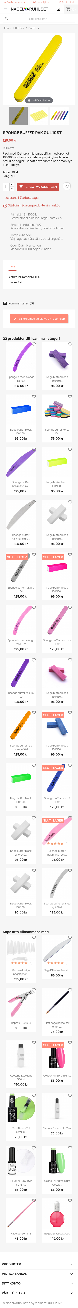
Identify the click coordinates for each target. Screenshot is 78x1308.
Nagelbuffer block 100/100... (21, 905)
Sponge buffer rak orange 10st (21, 747)
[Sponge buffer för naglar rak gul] (18, 116)
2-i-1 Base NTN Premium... (21, 1130)
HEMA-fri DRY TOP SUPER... (21, 1182)
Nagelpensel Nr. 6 (21, 1233)
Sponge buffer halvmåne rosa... (57, 852)
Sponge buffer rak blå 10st (57, 800)
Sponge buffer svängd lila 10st (21, 378)
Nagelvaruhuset (16, 1303)
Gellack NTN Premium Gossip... (57, 1182)
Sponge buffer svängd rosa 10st (21, 642)
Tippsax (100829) (21, 1023)
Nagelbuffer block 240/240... (21, 852)
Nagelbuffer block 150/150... (57, 378)
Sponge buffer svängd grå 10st (57, 905)
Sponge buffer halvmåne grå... (21, 536)
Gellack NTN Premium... (57, 1075)
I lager (13, 282)
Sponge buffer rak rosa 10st (57, 642)
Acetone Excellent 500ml (21, 1077)
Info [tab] (12, 267)
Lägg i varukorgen (38, 186)
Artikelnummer (20, 277)
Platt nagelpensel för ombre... (57, 1024)
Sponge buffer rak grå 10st (21, 589)
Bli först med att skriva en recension (41, 318)
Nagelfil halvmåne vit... (57, 970)
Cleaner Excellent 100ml (57, 1128)
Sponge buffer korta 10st (57, 431)
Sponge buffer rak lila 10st (21, 694)
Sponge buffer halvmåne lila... (21, 484)
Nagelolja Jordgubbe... (57, 1233)
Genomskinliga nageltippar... (21, 972)
